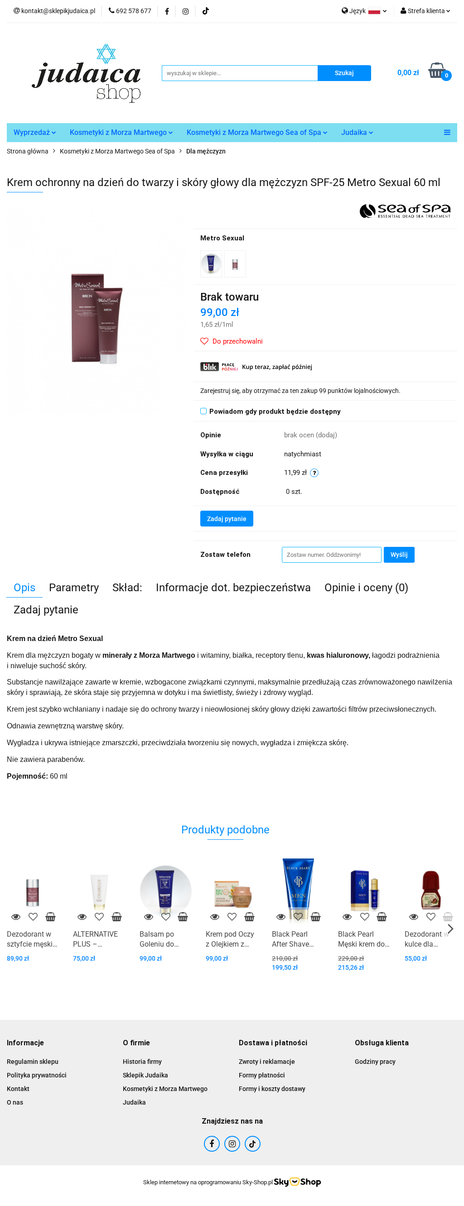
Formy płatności (262, 1075)
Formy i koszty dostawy (272, 1088)
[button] (25, 1043)
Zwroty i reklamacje (267, 1061)
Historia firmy (142, 1061)
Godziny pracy (375, 1061)
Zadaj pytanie (226, 518)
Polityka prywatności (37, 1075)
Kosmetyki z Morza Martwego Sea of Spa (255, 132)
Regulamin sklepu (32, 1061)
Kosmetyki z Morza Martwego (119, 132)
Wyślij (399, 554)
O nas (15, 1102)
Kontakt (18, 1088)
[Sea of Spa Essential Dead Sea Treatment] (405, 210)
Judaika (355, 132)
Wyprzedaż (33, 132)
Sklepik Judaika (145, 1075)
